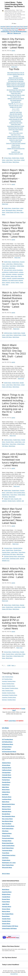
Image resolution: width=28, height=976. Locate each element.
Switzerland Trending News (9, 695)
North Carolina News (19, 492)
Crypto (18, 26)
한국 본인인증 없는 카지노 (16, 105)
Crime (5, 28)
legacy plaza (14, 276)
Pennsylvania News (8, 838)
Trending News (5, 31)
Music (23, 28)
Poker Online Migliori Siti (15, 91)
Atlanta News (7, 605)
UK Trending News (7, 679)
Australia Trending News (8, 681)
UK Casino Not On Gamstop (15, 81)
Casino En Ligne (15, 147)
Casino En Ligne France (15, 140)
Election (8, 28)
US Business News (7, 744)
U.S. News (5, 728)
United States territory (8, 855)
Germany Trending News (9, 699)
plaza (3, 282)
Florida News (15, 382)
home (11, 499)
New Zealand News (7, 914)
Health (2, 28)
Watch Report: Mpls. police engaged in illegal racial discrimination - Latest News (13, 176)
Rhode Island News (7, 843)
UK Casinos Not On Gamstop (16, 79)
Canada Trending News (8, 686)
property (8, 282)
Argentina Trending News (9, 697)
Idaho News (5, 787)
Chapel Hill (7, 499)
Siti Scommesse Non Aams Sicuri (16, 90)
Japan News (5, 904)
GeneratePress (14, 974)
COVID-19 (8, 26)
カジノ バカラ (15, 109)
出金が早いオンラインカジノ (15, 103)
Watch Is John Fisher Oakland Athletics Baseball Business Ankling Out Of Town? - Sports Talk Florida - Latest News (13, 301)
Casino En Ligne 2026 (16, 112)
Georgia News (6, 782)
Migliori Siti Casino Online (16, 78)
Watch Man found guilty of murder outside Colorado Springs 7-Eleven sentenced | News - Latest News (13, 515)
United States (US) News (13, 212)
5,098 (8, 665)
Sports (21, 26)
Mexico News (6, 911)
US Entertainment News (9, 751)
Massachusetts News (8, 804)
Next (13, 665)
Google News (15, 208)
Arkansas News (6, 767)
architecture (5, 272)
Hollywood (13, 28)
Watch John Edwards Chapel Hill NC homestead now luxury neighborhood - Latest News (14, 460)
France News (6, 901)
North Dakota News (7, 828)
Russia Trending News (8, 683)
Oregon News (6, 836)
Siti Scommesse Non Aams (15, 128)
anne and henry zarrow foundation (13, 270)
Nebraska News (6, 811)
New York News (6, 823)
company (14, 274)
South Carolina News (8, 845)
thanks (17, 282)
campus (21, 272)
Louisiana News (6, 799)
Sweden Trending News (8, 693)
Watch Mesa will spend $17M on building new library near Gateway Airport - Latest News (14, 623)
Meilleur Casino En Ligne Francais (16, 83)
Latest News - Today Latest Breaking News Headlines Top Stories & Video (15, 5)
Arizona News (7, 652)
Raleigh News (6, 494)
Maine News (5, 801)
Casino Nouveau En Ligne (16, 116)
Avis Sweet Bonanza (15, 100)
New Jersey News (7, 819)
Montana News (6, 809)
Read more (14, 66)
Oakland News (17, 335)
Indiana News (6, 792)
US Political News (7, 742)
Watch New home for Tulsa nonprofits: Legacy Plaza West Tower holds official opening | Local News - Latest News (14, 229)
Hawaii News (6, 784)
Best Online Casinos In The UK (15, 72)
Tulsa (3, 284)
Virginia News (6, 860)
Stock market (13, 26)
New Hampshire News (8, 816)
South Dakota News (8, 848)
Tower (21, 282)
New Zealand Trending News (10, 688)
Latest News (2, 26)
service (13, 282)
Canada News (6, 897)
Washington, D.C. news (9, 862)
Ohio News (5, 831)
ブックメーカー (16, 110)
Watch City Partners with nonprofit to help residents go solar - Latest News (13, 43)
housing (16, 499)
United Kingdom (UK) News (10, 926)
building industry (13, 272)
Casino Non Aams (16, 93)
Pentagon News (6, 840)
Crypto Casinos (16, 145)
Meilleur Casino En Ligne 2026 (15, 136)
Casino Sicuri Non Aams (15, 122)
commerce (8, 274)
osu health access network (15, 280)
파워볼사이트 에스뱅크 (16, 107)
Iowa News (5, 794)
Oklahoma (5, 280)
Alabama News (6, 762)
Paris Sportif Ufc (15, 102)
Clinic (3, 274)
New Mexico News (7, 821)
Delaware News (6, 777)
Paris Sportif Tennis (15, 96)
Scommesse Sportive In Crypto (15, 126)
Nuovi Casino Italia (16, 141)
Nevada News (6, 814)
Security (16, 29)
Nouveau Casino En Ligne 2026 (15, 138)
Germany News (6, 906)
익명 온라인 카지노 (16, 134)
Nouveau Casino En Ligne (16, 153)
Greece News (6, 909)
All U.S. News (6, 873)
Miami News (16, 385)
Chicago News (6, 772)
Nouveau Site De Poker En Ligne (16, 95)
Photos (10, 29)
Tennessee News (7, 850)
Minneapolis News (11, 210)
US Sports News (7, 746)
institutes (7, 276)
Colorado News (8, 548)
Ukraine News (6, 923)
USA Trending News (7, 676)
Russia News (6, 916)
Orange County (12, 501)
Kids (13, 29)
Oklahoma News (17, 264)
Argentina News (6, 892)
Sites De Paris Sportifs (16, 114)
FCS (3, 276)
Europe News (6, 899)
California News (8, 333)
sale (23, 501)
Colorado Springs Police (10, 556)
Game (26, 28)
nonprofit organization (18, 278)
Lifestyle (25, 26)
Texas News (16, 160)
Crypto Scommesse (15, 121)
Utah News (5, 857)
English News (15, 158)
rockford (18, 501)
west (7, 284)
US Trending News (7, 739)
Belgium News (6, 894)
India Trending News (7, 690)
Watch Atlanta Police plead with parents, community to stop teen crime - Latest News (13, 574)
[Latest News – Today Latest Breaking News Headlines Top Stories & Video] (3, 10)
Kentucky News (6, 797)
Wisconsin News (7, 867)
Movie (20, 28)
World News (16, 162)
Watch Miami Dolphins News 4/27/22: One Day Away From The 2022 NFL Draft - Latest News (14, 352)
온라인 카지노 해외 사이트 (16, 133)
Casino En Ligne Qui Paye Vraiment (15, 143)
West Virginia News (8, 865)
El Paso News (7, 158)
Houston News (10, 442)
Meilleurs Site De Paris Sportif (16, 98)
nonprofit (8, 278)
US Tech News (6, 749)
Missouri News (6, 806)
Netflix (16, 28)
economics (20, 274)
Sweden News (6, 918)
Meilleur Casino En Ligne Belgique (16, 84)
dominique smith (14, 558)
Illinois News (6, 789)
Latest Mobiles (5, 29)
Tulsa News (12, 266)
